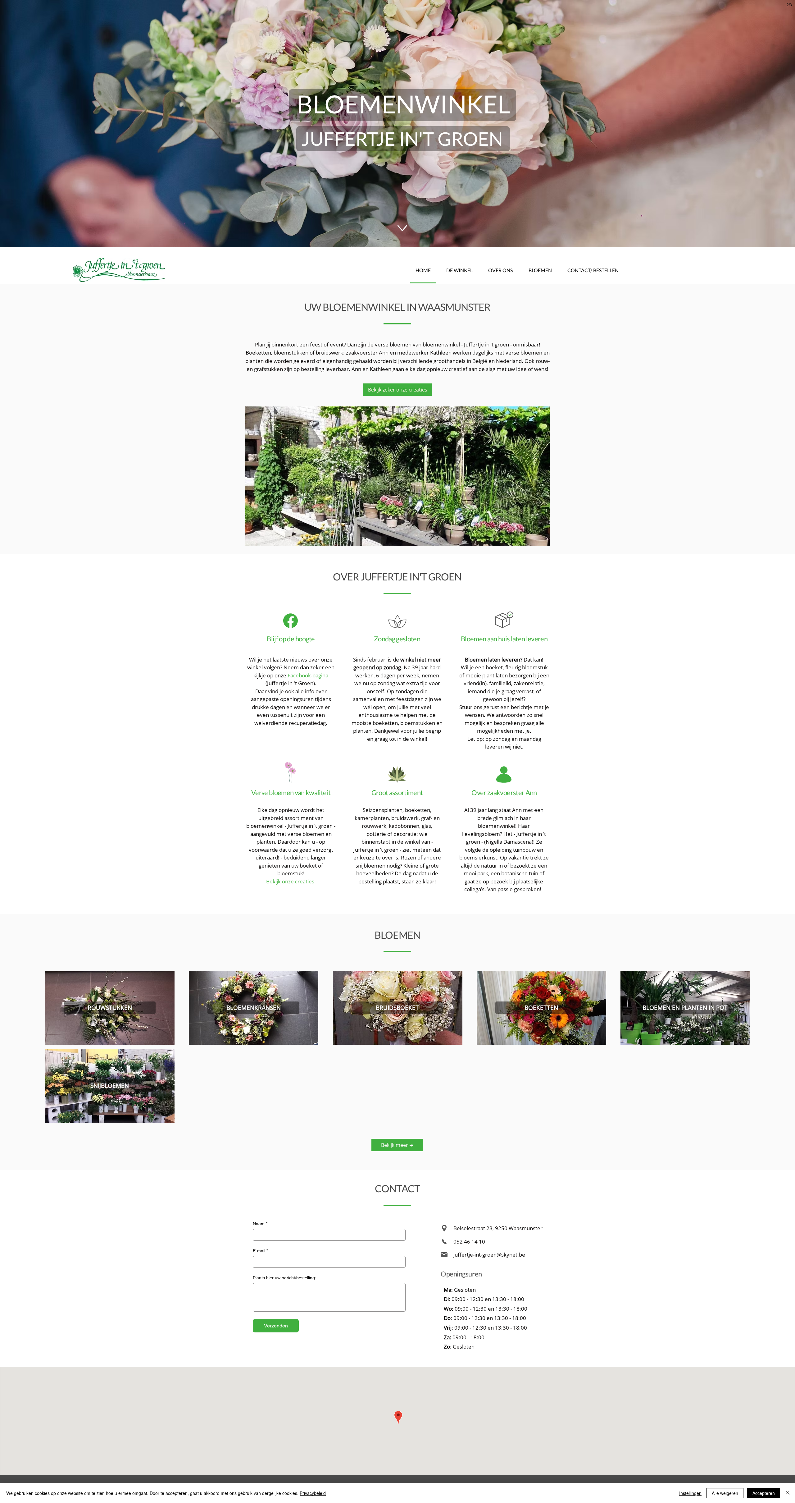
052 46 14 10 (469, 1241)
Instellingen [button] (690, 1493)
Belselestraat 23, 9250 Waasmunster (498, 1228)
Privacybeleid (313, 1493)
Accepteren (763, 1493)
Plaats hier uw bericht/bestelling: (284, 1277)
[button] (397, 476)
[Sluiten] (787, 1493)
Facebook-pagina (308, 675)
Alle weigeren (725, 1493)
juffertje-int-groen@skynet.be (489, 1254)
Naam (260, 1223)
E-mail (260, 1250)
